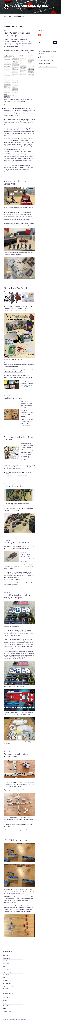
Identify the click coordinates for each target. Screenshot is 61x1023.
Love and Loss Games (30, 6)
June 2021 (5, 974)
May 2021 (5, 977)
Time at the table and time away (45, 60)
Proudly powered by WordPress (18, 1019)
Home (5, 16)
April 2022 (5, 969)
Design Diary (6, 997)
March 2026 (6, 958)
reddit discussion (16, 782)
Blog (10, 16)
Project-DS (5, 1005)
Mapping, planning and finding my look (47, 66)
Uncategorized (6, 1011)
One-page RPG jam (25, 405)
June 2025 (5, 961)
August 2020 (6, 988)
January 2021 (6, 980)
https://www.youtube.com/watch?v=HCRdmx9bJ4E (18, 377)
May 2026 (5, 955)
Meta (4, 1000)
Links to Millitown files (13, 486)
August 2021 (6, 972)
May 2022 (5, 966)
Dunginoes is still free (9, 572)
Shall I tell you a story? (13, 398)
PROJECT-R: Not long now (15, 840)
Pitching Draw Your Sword (15, 288)
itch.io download (8, 52)
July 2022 (5, 963)
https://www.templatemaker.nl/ (12, 579)
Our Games (6, 1003)
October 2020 (6, 983)
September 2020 (7, 986)
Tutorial (5, 1008)
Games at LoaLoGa (19, 16)
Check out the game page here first (13, 50)
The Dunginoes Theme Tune (16, 542)
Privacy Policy (6, 1019)
